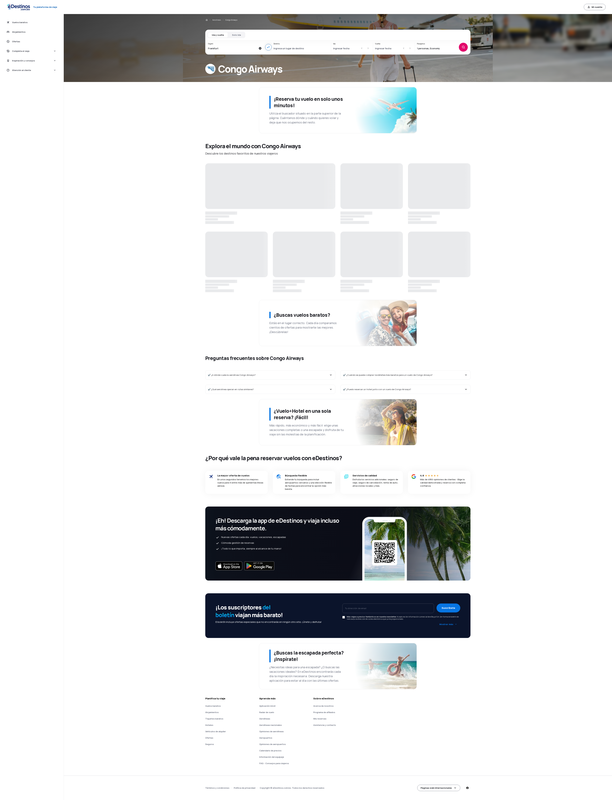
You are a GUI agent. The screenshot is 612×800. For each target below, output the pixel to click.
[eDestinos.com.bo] (206, 20)
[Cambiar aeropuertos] (268, 47)
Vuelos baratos (213, 779)
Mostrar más (446, 698)
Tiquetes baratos (214, 792)
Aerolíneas (216, 20)
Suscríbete (448, 682)
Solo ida (236, 34)
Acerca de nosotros (323, 779)
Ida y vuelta (218, 34)
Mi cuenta (597, 7)
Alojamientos (212, 786)
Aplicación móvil (267, 779)
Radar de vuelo (266, 786)
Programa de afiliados (324, 786)
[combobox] (232, 48)
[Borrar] (260, 48)
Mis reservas (319, 792)
